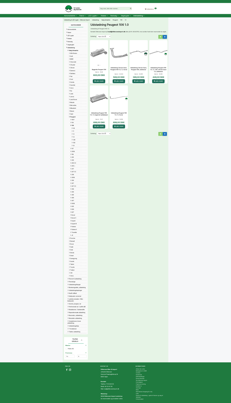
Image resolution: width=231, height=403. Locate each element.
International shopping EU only (144, 391)
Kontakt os (139, 386)
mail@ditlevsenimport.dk (116, 32)
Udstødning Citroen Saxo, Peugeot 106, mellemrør (138, 68)
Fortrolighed (139, 382)
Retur (137, 389)
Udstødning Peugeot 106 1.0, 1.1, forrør (119, 114)
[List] (165, 37)
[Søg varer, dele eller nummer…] (130, 8)
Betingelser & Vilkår (141, 371)
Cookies (138, 372)
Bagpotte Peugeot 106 (99, 69)
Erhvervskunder (140, 378)
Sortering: (93, 36)
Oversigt (138, 388)
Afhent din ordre (140, 369)
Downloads (139, 374)
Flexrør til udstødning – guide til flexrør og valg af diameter (149, 396)
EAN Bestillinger (140, 376)
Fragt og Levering (141, 384)
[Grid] (160, 37)
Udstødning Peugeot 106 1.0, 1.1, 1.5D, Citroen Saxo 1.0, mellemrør (158, 69)
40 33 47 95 (108, 386)
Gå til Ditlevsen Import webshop (111, 396)
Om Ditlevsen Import (141, 380)
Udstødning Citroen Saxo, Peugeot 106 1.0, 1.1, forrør (118, 68)
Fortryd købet (139, 399)
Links (137, 393)
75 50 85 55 (110, 384)
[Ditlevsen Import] (73, 8)
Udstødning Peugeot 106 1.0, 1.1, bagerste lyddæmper (99, 114)
